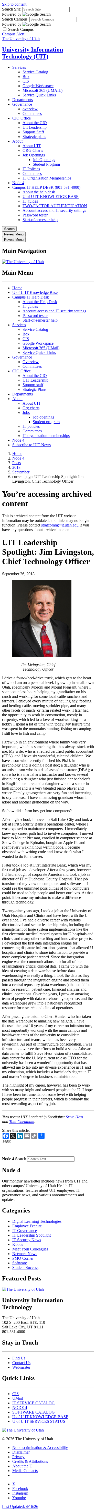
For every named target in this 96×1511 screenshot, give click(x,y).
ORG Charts (33, 150)
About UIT (32, 146)
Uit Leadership (35, 127)
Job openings (43, 417)
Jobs (26, 412)
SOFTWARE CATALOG (33, 1412)
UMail (17, 1398)
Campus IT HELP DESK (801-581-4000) (46, 187)
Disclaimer (21, 1452)
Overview (31, 362)
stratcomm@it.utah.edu (60, 525)
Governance (22, 104)
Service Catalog (35, 72)
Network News (24, 1253)
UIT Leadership (35, 380)
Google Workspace (38, 86)
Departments (22, 99)
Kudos (17, 1244)
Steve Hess (74, 1117)
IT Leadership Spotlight (31, 1235)
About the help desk (39, 192)
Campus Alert (13, 34)
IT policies (31, 426)
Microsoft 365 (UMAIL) (42, 90)
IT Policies (31, 169)
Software (19, 1263)
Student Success (25, 1267)
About (17, 141)
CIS (26, 81)
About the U (22, 1466)
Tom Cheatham (21, 1121)
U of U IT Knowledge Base (35, 292)
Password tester (35, 215)
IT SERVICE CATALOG (33, 1403)
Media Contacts (25, 1470)
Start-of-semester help (40, 219)
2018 (16, 467)
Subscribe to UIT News (31, 445)
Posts (16, 463)
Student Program (46, 164)
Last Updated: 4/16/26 (20, 1506)
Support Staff (33, 132)
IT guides (30, 201)
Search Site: (11, 9)
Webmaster (21, 1367)
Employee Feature (27, 1226)
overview (30, 109)
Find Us (18, 1358)
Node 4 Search (14, 1159)
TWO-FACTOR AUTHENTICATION (55, 206)
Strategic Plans (34, 389)
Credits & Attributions (30, 1461)
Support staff (33, 385)
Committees (32, 113)
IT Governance (24, 1230)
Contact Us (21, 1362)
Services (19, 67)
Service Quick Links (39, 95)
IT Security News (26, 1240)
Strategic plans (34, 136)
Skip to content (14, 4)
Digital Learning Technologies (36, 1221)
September (20, 472)
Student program (46, 422)
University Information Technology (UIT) (32, 53)
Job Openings (34, 155)
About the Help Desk (40, 302)
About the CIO (35, 123)
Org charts (31, 408)
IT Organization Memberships (47, 178)
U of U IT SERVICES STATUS (38, 1421)
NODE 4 (19, 1407)
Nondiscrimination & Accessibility (40, 1447)
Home (17, 288)
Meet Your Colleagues (30, 1249)
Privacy (18, 1457)
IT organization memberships (46, 435)
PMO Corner (23, 1258)
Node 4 (18, 183)
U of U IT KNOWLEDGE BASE (51, 196)
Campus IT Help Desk (30, 297)
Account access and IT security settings (54, 210)
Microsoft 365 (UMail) (41, 348)
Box (26, 76)
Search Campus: (15, 19)
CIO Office (21, 118)
